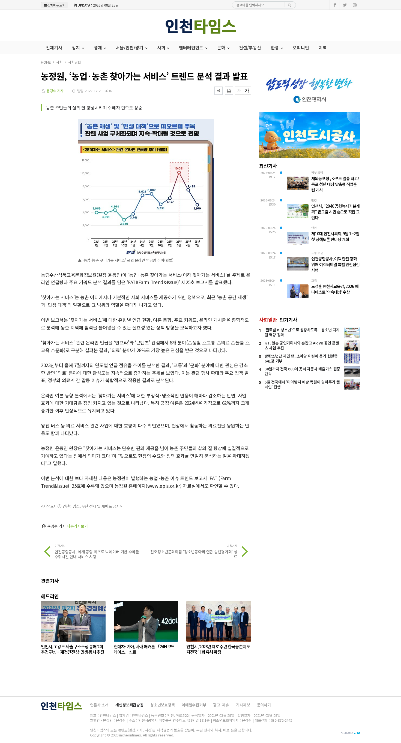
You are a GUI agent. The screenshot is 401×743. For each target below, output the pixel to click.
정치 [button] (76, 47)
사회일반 (74, 62)
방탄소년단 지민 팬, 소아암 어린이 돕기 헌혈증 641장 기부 (301, 358)
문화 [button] (221, 47)
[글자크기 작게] (239, 91)
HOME (45, 62)
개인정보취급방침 (129, 705)
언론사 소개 (99, 705)
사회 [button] (161, 47)
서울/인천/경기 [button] (130, 47)
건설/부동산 (250, 47)
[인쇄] (229, 91)
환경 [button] (275, 47)
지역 (323, 47)
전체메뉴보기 (56, 5)
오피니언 (301, 47)
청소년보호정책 (162, 705)
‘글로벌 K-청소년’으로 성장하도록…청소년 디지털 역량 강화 (302, 332)
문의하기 (264, 705)
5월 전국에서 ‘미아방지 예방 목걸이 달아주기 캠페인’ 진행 (302, 384)
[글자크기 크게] (247, 91)
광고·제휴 (221, 705)
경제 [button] (98, 47)
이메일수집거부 (194, 705)
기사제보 (243, 705)
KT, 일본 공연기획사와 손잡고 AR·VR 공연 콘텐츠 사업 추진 (302, 345)
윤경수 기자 (55, 90)
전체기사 (54, 47)
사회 (59, 62)
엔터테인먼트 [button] (191, 47)
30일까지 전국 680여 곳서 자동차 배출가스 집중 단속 (302, 371)
